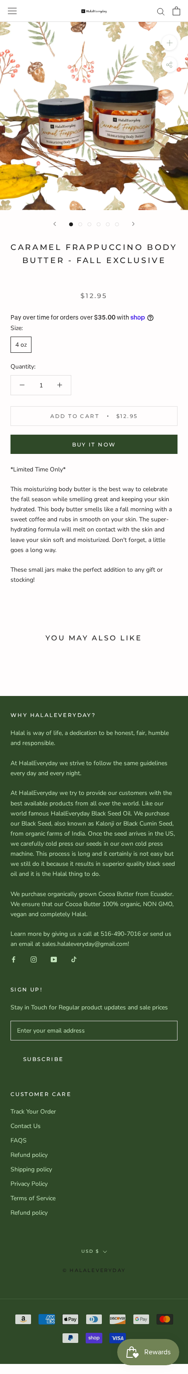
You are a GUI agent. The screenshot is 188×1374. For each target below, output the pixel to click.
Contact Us (25, 1126)
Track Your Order (33, 1111)
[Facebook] (13, 959)
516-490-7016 (121, 934)
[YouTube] (54, 959)
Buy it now (94, 444)
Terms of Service (33, 1198)
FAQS (18, 1140)
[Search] (161, 11)
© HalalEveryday (94, 1270)
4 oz (21, 345)
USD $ (90, 1251)
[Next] (133, 224)
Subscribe (43, 1059)
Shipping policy (31, 1169)
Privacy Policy (29, 1184)
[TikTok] (74, 959)
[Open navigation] (12, 11)
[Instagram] (34, 959)
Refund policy (29, 1155)
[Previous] (54, 224)
